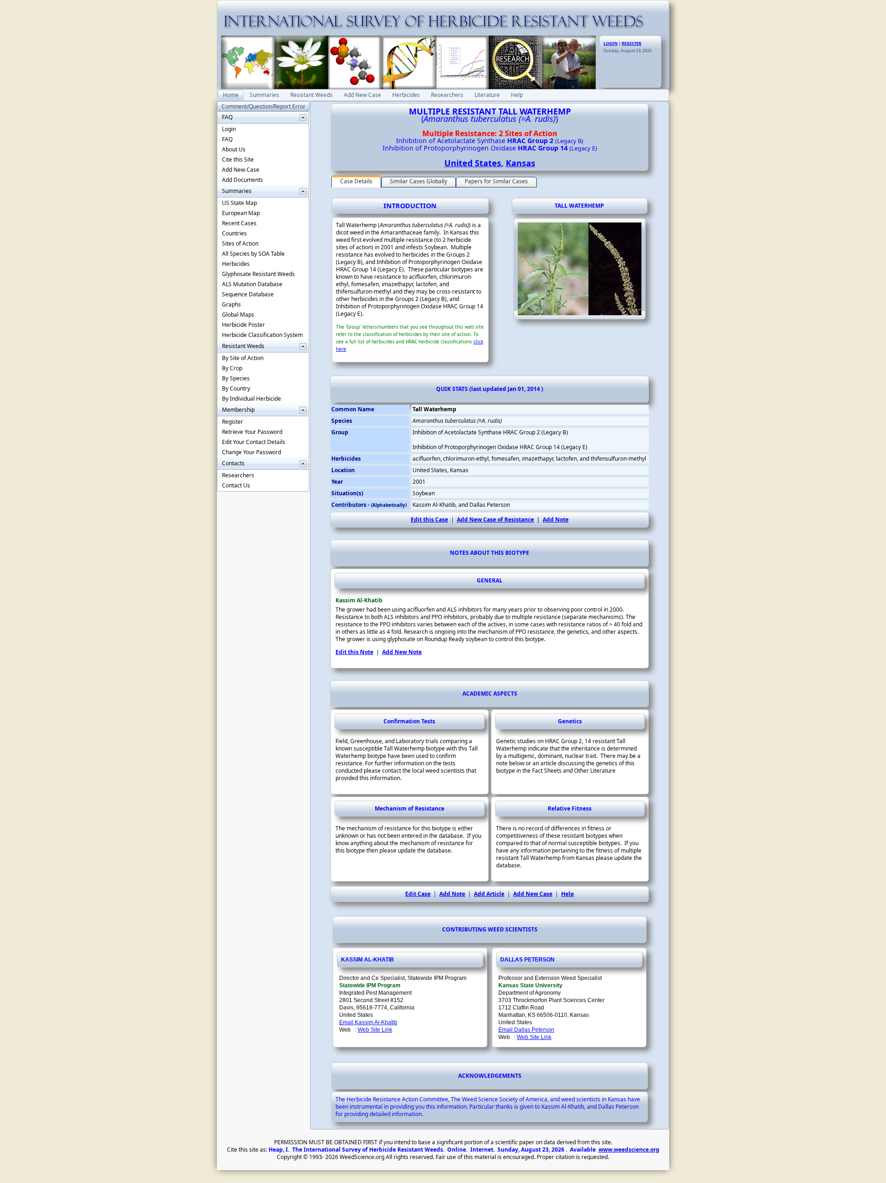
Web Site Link (375, 1030)
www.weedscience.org (629, 1149)
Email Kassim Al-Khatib (368, 1022)
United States (472, 162)
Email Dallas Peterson (526, 1030)
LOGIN (610, 43)
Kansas (520, 162)
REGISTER (631, 43)
